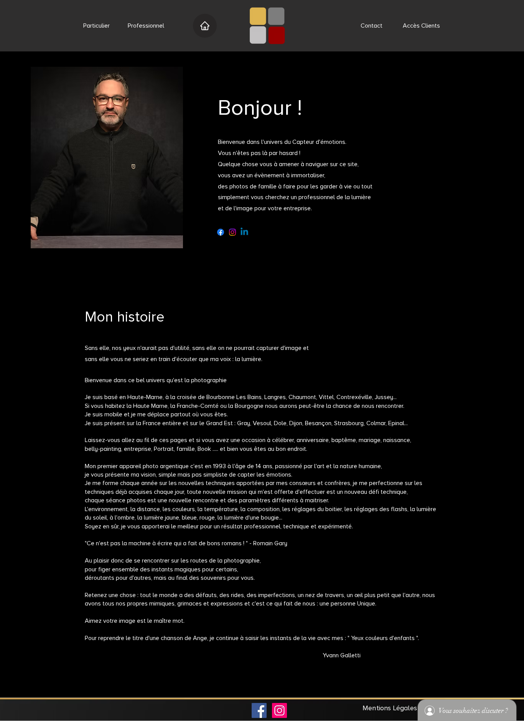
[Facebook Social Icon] (259, 710)
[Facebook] (220, 232)
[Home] (205, 26)
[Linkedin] (244, 232)
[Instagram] (232, 232)
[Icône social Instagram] (279, 710)
